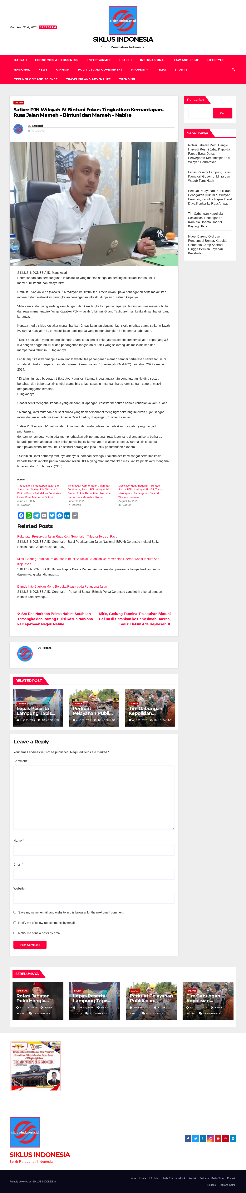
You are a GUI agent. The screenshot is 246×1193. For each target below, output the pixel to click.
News (43, 69)
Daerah (20, 60)
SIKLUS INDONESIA (123, 39)
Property (139, 69)
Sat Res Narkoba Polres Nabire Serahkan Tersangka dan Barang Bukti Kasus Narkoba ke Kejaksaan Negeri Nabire (55, 619)
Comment (21, 761)
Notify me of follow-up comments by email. (47, 922)
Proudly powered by (21, 1181)
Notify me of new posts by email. (40, 933)
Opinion (63, 69)
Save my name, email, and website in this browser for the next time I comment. (71, 912)
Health (125, 60)
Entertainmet (99, 60)
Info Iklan (154, 1178)
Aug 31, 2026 (28, 1007)
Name (18, 840)
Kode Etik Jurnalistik (173, 1178)
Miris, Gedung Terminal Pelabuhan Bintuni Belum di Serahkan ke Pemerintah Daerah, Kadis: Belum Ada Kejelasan (134, 619)
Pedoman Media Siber (211, 1178)
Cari (222, 113)
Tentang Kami (227, 1184)
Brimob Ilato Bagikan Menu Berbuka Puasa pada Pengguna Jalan (62, 586)
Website (19, 888)
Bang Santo (50, 720)
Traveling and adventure (88, 79)
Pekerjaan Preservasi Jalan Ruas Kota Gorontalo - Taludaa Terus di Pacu (67, 536)
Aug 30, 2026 (85, 1007)
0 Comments (41, 1013)
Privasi (231, 1178)
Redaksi (37, 125)
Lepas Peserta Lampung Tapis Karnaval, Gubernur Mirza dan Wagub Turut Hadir (209, 176)
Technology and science (35, 79)
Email (18, 864)
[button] (233, 69)
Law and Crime (186, 60)
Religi (161, 69)
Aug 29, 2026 (141, 1007)
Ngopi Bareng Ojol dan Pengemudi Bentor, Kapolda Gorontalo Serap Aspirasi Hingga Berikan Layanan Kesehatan (208, 245)
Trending (127, 79)
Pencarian (195, 100)
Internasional (152, 60)
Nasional (22, 69)
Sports (181, 69)
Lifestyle (215, 60)
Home (133, 1178)
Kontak (192, 1178)
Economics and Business (56, 60)
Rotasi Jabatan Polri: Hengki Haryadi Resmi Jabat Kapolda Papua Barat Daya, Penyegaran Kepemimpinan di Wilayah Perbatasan (209, 154)
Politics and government (100, 69)
